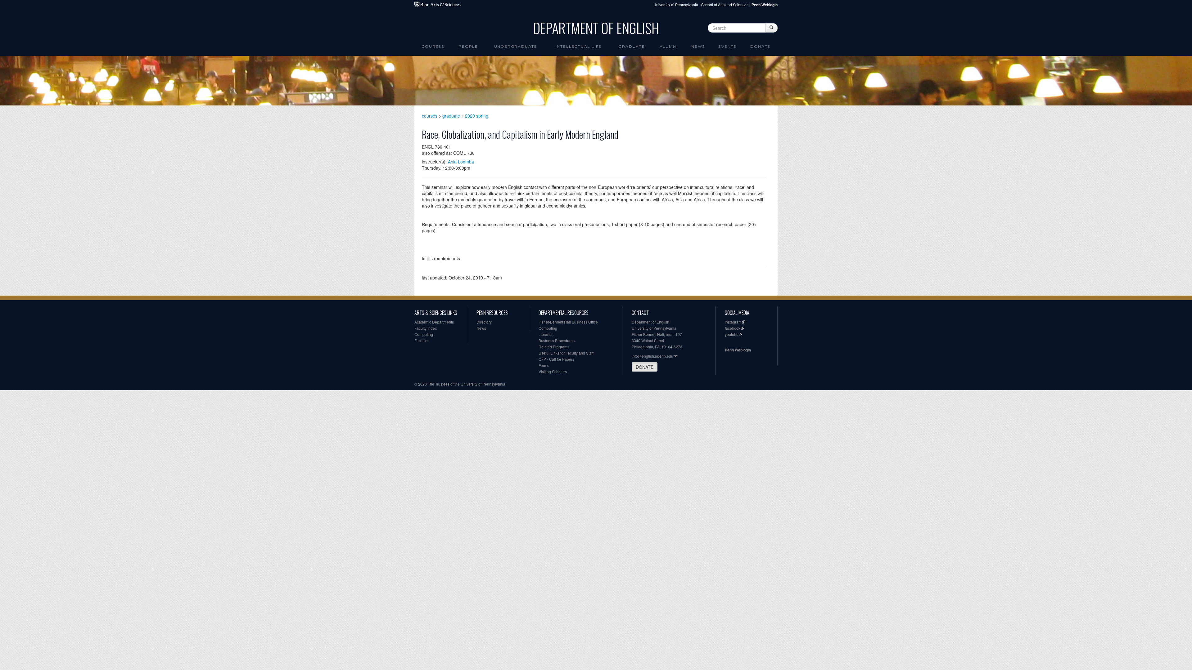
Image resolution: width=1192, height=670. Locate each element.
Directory (484, 321)
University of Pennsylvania (675, 4)
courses (429, 116)
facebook (732, 328)
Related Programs (554, 346)
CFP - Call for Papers (556, 359)
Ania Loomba (461, 162)
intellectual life (579, 46)
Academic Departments (434, 321)
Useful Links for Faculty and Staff (566, 352)
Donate (760, 46)
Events (727, 46)
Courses (433, 46)
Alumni (669, 46)
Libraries (546, 334)
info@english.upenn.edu (652, 356)
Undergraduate (515, 46)
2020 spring (476, 116)
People (468, 46)
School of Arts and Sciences (724, 4)
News (698, 46)
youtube (731, 334)
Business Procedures (557, 340)
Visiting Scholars (553, 371)
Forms (544, 365)
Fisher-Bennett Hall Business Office (568, 321)
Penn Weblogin (738, 350)
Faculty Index (425, 328)
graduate (451, 116)
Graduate (631, 46)
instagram (733, 321)
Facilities (421, 340)
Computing (423, 334)
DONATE (644, 367)
